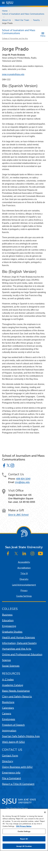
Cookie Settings (24, 596)
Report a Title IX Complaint (18, 784)
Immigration (9, 730)
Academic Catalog (12, 685)
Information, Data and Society (19, 643)
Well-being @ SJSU (13, 742)
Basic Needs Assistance (16, 691)
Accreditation (24, 567)
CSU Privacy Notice (23, 826)
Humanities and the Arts (16, 649)
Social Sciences (10, 666)
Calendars (8, 708)
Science (6, 660)
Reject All (24, 839)
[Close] (45, 812)
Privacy (24, 590)
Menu (42, 35)
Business (7, 614)
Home (5, 10)
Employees (8, 719)
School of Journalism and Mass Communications (23, 14)
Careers (6, 713)
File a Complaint (11, 778)
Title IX (24, 573)
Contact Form (10, 755)
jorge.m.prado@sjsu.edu (13, 74)
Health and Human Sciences (18, 637)
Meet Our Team (22, 20)
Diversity (24, 579)
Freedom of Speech (13, 725)
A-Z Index (8, 679)
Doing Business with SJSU (17, 767)
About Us (6, 20)
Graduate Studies (12, 631)
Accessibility (24, 562)
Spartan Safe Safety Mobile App (21, 736)
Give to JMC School (18, 514)
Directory (7, 761)
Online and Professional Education (22, 654)
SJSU (9, 3)
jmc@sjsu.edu (22, 482)
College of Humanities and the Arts (15, 38)
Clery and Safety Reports (17, 696)
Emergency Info (11, 772)
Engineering (9, 626)
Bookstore (8, 702)
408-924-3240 (23, 478)
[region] (24, 830)
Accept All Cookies (24, 846)
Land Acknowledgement (24, 584)
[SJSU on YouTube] (40, 553)
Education (8, 620)
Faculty (36, 20)
